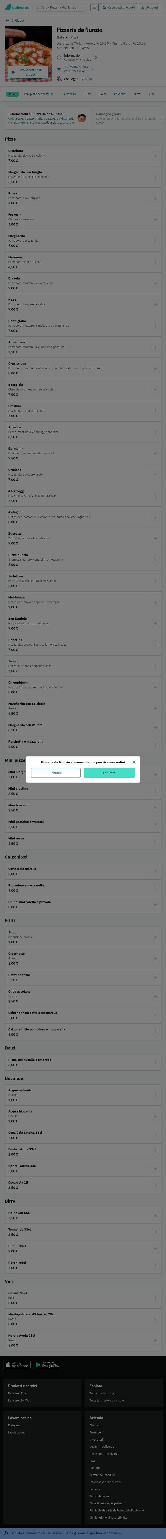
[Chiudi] (134, 762)
